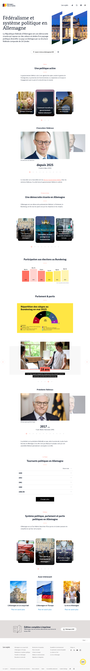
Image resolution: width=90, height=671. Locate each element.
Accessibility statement (52, 668)
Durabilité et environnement (57, 647)
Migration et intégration (38, 657)
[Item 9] (60, 172)
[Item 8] (57, 172)
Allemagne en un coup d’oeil (21, 647)
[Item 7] (53, 172)
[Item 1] (45, 120)
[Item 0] (41, 120)
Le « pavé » (5, 668)
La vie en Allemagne (55, 654)
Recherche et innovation (38, 647)
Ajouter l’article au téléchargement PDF (44, 52)
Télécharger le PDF (69, 629)
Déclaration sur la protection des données (20, 668)
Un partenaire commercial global (58, 650)
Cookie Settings (63, 668)
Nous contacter (35, 668)
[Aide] (58, 52)
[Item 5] (47, 172)
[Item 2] (48, 120)
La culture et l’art (54, 652)
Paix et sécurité (36, 650)
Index (43, 668)
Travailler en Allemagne (20, 654)
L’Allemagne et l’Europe (20, 650)
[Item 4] (43, 172)
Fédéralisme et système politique (22, 652)
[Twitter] (74, 650)
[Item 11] (63, 434)
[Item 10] (60, 434)
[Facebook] (71, 650)
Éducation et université (19, 657)
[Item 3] (40, 172)
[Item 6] (50, 172)
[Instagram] (80, 650)
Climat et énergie (36, 652)
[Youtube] (77, 650)
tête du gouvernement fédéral (52, 180)
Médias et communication (38, 654)
